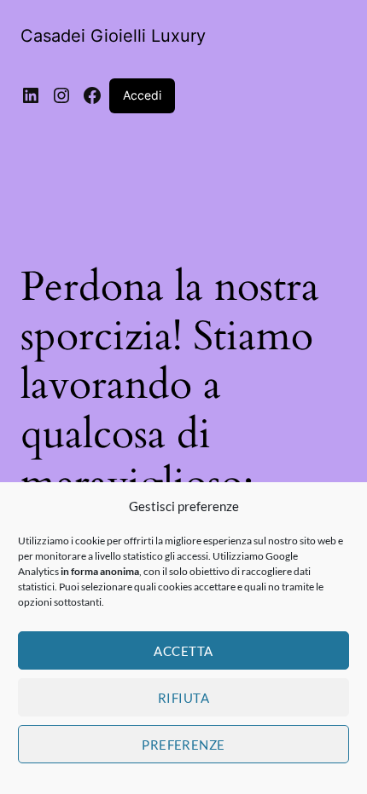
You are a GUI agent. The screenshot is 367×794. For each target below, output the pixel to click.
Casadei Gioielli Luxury (113, 36)
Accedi (142, 95)
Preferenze (183, 744)
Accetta (183, 651)
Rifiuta (183, 697)
